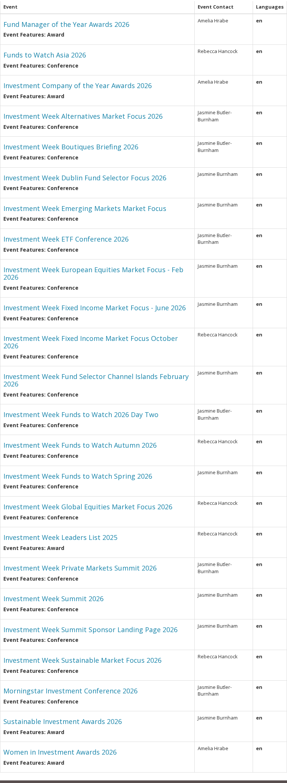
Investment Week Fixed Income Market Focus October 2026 (90, 342)
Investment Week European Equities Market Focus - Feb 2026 (93, 273)
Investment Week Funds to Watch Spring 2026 (77, 476)
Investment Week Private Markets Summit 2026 (80, 567)
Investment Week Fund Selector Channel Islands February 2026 (96, 380)
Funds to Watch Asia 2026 (44, 54)
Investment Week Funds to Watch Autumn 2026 (80, 445)
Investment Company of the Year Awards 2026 (77, 85)
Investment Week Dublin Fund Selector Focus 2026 (84, 177)
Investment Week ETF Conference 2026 (66, 238)
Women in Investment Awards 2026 (60, 752)
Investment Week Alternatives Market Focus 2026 (83, 116)
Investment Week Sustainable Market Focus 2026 (82, 660)
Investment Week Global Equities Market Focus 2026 (87, 506)
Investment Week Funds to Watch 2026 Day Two (80, 414)
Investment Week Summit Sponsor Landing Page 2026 (90, 629)
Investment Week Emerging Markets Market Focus (84, 208)
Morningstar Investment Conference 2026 (70, 690)
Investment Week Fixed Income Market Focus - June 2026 (94, 307)
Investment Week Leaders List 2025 (60, 537)
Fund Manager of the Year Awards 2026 (66, 24)
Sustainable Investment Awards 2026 (62, 721)
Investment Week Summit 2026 (53, 598)
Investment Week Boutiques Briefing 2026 (70, 146)
